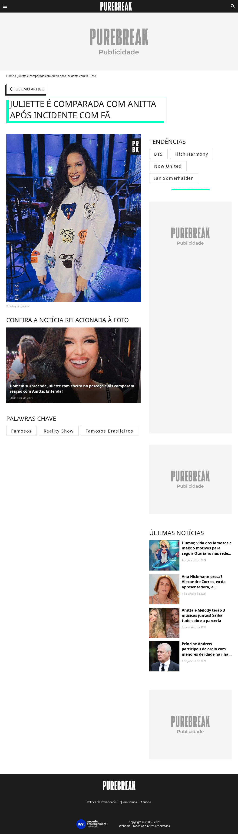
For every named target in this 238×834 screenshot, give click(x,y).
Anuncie (146, 802)
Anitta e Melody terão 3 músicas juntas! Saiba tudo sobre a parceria (203, 615)
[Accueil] (119, 6)
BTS (158, 154)
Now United (168, 166)
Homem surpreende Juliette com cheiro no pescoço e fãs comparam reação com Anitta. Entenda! (72, 388)
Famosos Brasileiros (109, 431)
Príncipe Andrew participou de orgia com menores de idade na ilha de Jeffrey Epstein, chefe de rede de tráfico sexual (206, 654)
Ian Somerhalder (173, 178)
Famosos (21, 431)
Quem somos (128, 802)
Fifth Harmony (191, 154)
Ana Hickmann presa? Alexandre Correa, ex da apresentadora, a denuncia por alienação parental (204, 587)
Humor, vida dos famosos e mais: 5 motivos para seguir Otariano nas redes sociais (206, 550)
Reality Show (59, 431)
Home (10, 76)
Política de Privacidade (101, 802)
